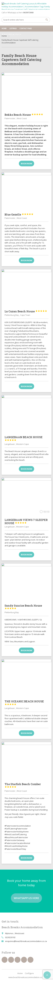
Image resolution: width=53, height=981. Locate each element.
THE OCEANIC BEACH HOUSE (24, 702)
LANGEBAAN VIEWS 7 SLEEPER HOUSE (26, 521)
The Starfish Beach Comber (23, 785)
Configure (29, 973)
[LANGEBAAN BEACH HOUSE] (26, 414)
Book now (26, 163)
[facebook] (5, 960)
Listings (12, 28)
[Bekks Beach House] (26, 91)
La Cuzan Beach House (26, 311)
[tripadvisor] (30, 960)
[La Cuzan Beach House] (26, 288)
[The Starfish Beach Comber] (26, 761)
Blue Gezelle (19, 214)
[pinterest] (17, 960)
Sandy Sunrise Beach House (23, 607)
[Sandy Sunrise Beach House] (26, 582)
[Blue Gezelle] (26, 191)
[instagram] (24, 960)
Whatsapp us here (26, 898)
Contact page (25, 28)
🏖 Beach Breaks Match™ (12, 34)
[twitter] (11, 960)
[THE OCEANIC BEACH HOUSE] (26, 678)
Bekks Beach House (24, 114)
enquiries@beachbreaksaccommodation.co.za (26, 941)
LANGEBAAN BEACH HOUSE (24, 438)
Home (4, 28)
